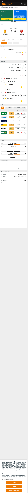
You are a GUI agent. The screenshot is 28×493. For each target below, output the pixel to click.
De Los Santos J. (12, 67)
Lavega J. (19, 67)
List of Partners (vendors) (7, 479)
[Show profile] (5, 32)
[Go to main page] (8, 4)
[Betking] (4, 121)
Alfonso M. (18, 75)
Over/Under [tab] (9, 107)
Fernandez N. (15, 92)
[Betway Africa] (4, 128)
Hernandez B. (9, 78)
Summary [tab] (4, 43)
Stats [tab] (10, 43)
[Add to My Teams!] (1, 31)
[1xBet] (4, 117)
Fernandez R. (13, 55)
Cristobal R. (14, 64)
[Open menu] (25, 4)
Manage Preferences (14, 490)
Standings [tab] (19, 39)
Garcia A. (14, 73)
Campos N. (18, 70)
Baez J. (19, 64)
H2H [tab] (13, 39)
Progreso (5, 34)
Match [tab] (3, 39)
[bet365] (4, 132)
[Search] (22, 4)
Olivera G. (18, 55)
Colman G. (15, 78)
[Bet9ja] (4, 113)
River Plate (21, 34)
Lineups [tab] (16, 43)
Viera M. (14, 89)
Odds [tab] (9, 39)
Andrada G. (8, 73)
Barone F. (13, 70)
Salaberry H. (5, 95)
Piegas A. (9, 92)
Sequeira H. (8, 81)
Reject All (14, 486)
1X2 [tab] (2, 107)
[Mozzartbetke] (4, 125)
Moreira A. (9, 89)
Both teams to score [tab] (19, 107)
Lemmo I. (14, 81)
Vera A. (13, 75)
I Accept (14, 482)
